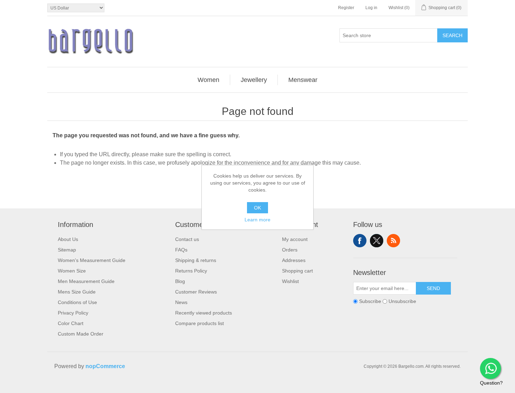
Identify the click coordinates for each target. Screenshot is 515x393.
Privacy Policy (73, 313)
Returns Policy (191, 271)
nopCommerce (105, 366)
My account (295, 239)
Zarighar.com (283, 386)
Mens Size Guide (77, 292)
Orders (289, 250)
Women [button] (208, 79)
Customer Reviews (196, 292)
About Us (68, 239)
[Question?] (490, 368)
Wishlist (290, 281)
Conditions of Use (77, 302)
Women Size (72, 271)
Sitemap (67, 250)
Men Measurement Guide (86, 281)
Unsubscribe (402, 301)
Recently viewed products (203, 313)
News (181, 302)
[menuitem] (208, 80)
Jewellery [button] (254, 79)
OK (257, 208)
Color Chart (70, 323)
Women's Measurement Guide (91, 260)
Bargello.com (246, 386)
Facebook (359, 240)
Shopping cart (297, 271)
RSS (393, 240)
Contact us (187, 239)
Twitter (376, 240)
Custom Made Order (80, 334)
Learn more (257, 219)
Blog (180, 281)
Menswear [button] (302, 79)
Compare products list (199, 323)
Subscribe (370, 301)
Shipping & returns (195, 260)
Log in (371, 7)
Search (452, 35)
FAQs (181, 250)
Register (346, 7)
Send (433, 288)
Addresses (293, 260)
